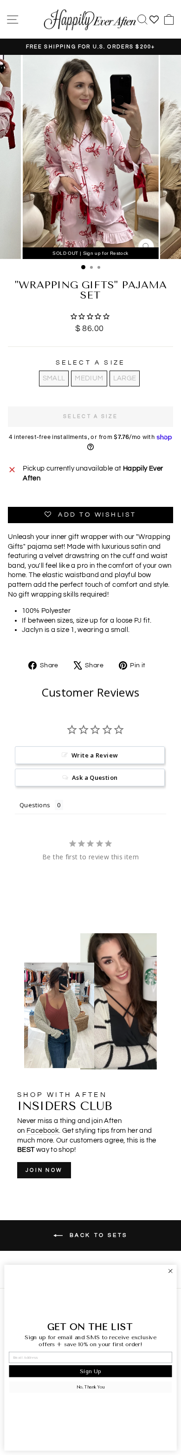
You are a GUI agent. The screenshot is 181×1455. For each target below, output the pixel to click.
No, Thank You (90, 1387)
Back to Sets (97, 1235)
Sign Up (90, 1371)
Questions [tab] (34, 805)
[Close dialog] (170, 1271)
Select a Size (91, 362)
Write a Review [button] (94, 755)
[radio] (54, 378)
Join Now (44, 1170)
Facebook (42, 1130)
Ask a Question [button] (94, 777)
